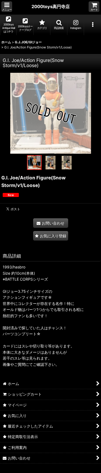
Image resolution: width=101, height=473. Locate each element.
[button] (6, 6)
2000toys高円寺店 (51, 6)
